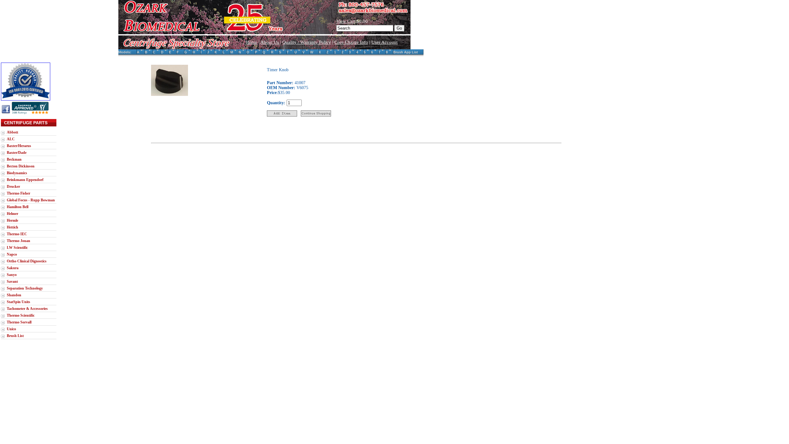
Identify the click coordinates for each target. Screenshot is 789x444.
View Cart (345, 21)
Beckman (14, 159)
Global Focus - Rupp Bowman (31, 200)
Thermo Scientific (21, 315)
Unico (11, 329)
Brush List (15, 336)
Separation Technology (25, 288)
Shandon (14, 295)
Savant (12, 281)
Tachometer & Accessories (27, 308)
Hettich (12, 227)
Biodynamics (17, 173)
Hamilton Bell (17, 207)
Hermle (12, 220)
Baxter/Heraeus (19, 146)
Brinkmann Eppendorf (25, 180)
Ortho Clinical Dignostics (27, 261)
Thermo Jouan (18, 241)
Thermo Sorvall (19, 322)
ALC (11, 139)
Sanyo (12, 275)
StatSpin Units (18, 302)
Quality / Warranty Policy (306, 42)
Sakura (12, 268)
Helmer (12, 214)
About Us (269, 42)
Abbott (12, 132)
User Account (384, 42)
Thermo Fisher (18, 193)
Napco (12, 254)
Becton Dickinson (21, 166)
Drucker (13, 186)
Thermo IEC (17, 234)
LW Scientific (17, 247)
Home (251, 42)
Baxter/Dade (17, 152)
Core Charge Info (351, 42)
